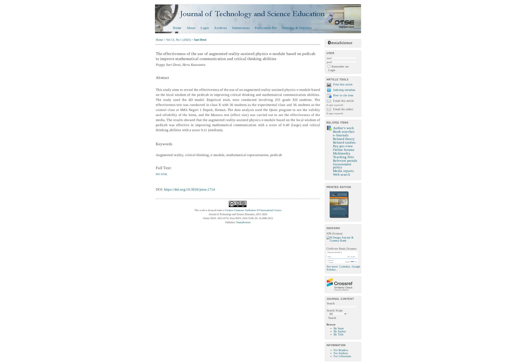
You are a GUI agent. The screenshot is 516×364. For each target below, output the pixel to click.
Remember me (340, 66)
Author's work (343, 128)
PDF (158, 174)
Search (331, 303)
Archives (220, 28)
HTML (164, 174)
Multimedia (341, 153)
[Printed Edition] (339, 217)
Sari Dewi (200, 39)
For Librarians (342, 356)
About (191, 28)
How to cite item (343, 95)
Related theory (344, 139)
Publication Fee (266, 28)
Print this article (343, 84)
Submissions (241, 28)
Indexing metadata (344, 89)
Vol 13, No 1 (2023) (178, 39)
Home (177, 28)
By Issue (339, 328)
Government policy (342, 165)
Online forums (343, 150)
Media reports (343, 171)
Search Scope (335, 310)
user (329, 58)
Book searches (344, 132)
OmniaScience (243, 222)
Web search (341, 174)
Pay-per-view (343, 146)
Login (205, 28)
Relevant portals (345, 161)
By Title (338, 334)
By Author (340, 331)
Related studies (344, 142)
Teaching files (343, 157)
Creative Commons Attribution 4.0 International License (253, 210)
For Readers (341, 350)
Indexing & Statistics (297, 28)
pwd (329, 62)
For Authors (341, 353)
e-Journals (341, 135)
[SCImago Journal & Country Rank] (344, 240)
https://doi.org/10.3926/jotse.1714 (189, 189)
